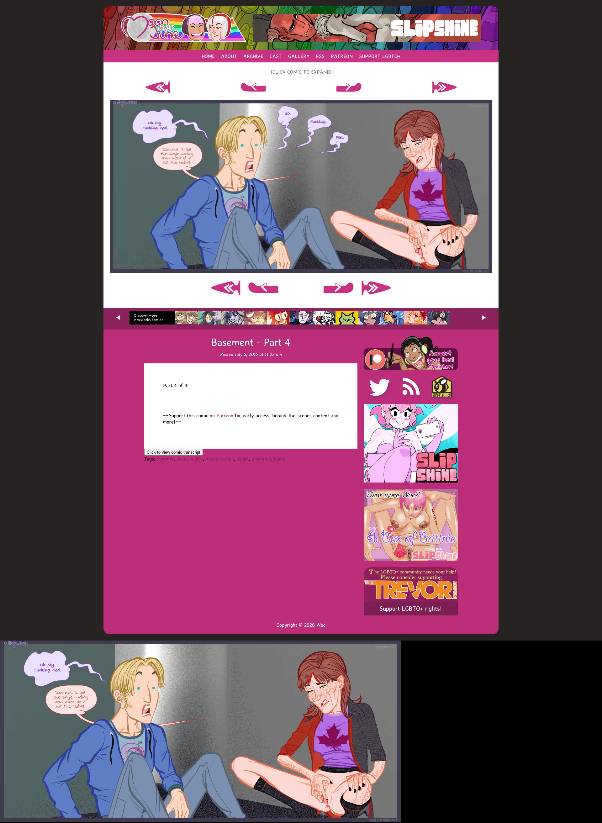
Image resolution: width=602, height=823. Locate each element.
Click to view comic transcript (173, 452)
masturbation (220, 459)
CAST (276, 56)
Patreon (224, 415)
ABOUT (229, 56)
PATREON (342, 56)
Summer (165, 459)
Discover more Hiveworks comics (148, 317)
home (279, 459)
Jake (182, 459)
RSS (320, 56)
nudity (196, 459)
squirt (243, 459)
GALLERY (298, 56)
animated (261, 459)
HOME (208, 56)
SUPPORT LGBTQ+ (380, 56)
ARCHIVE (253, 56)
